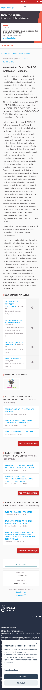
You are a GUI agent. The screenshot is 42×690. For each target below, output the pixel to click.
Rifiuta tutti (21, 683)
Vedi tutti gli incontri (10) (25, 506)
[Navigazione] (25, 7)
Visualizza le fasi (9, 37)
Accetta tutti (21, 677)
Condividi (20, 592)
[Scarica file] (32, 308)
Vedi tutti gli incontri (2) (28, 493)
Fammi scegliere (11, 670)
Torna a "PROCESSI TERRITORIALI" (16, 53)
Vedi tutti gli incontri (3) (28, 443)
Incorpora (20, 595)
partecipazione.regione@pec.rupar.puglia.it (22, 637)
